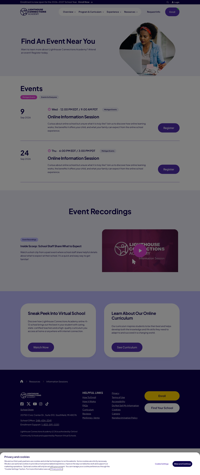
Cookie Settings (162, 464)
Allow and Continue (182, 464)
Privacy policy (57, 469)
